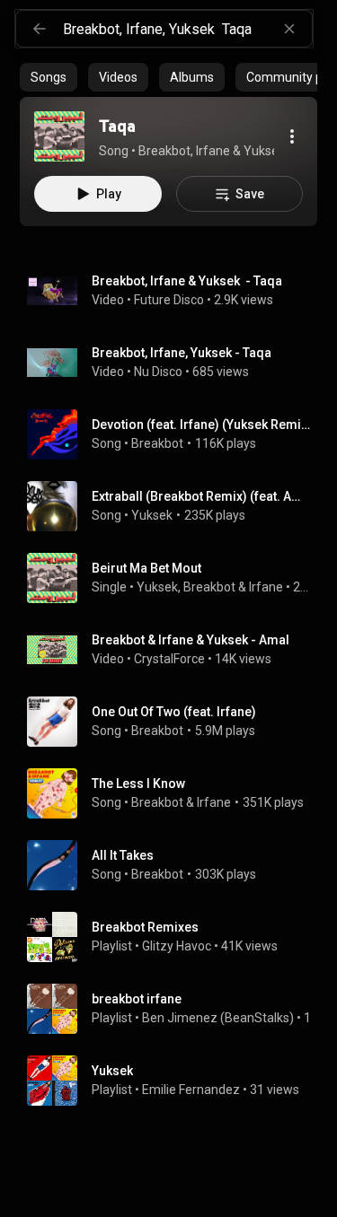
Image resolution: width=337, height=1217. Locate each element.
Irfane (266, 587)
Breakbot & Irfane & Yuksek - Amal (190, 640)
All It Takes (123, 855)
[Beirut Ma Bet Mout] (176, 578)
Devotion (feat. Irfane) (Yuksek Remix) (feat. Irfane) (201, 424)
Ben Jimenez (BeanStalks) (218, 1018)
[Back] (39, 28)
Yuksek (152, 515)
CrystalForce (169, 659)
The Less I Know (138, 783)
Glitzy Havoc (176, 946)
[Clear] (289, 28)
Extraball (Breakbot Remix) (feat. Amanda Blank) (201, 496)
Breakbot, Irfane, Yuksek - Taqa (181, 353)
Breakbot (157, 443)
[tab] (48, 77)
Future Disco (169, 300)
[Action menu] (292, 136)
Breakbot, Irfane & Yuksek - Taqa (187, 281)
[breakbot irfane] (176, 1009)
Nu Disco (158, 371)
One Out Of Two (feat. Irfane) (174, 712)
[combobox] (187, 29)
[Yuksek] (176, 1080)
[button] (59, 136)
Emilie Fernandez (191, 1089)
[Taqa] (59, 136)
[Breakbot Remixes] (176, 937)
